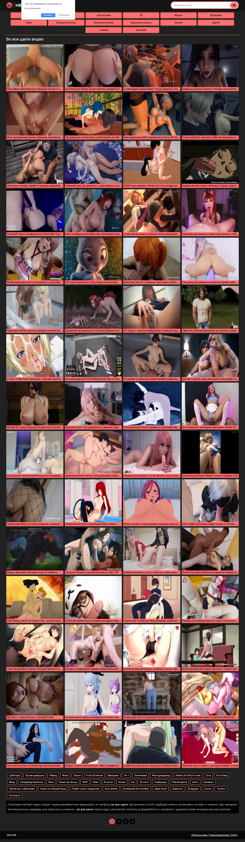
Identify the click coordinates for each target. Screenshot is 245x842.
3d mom (144, 782)
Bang (12, 782)
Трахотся (177, 788)
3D (141, 15)
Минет (178, 22)
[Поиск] (234, 5)
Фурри (178, 15)
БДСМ (216, 22)
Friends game (179, 782)
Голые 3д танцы (67, 782)
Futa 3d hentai (94, 775)
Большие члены (103, 22)
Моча (65, 775)
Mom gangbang (161, 775)
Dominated (140, 775)
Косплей (141, 30)
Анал (29, 22)
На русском (104, 15)
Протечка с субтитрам (22, 788)
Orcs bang (222, 775)
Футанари (216, 15)
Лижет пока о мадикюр (85, 788)
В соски (108, 782)
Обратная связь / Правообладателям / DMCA (214, 835)
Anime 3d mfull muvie (188, 775)
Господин (14, 795)
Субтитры (14, 775)
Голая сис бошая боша (53, 788)
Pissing (53, 775)
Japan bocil (160, 788)
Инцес (122, 782)
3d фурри (193, 788)
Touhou (221, 788)
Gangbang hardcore (31, 782)
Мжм (96, 782)
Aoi (132, 782)
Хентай (11, 835)
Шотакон (208, 782)
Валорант (113, 775)
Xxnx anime (111, 788)
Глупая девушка (34, 775)
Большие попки (66, 22)
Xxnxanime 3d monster (136, 788)
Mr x (126, 775)
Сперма (103, 30)
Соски (207, 788)
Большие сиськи (141, 22)
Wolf (85, 782)
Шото (195, 782)
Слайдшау (160, 782)
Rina (50, 782)
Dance (77, 775)
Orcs (208, 775)
